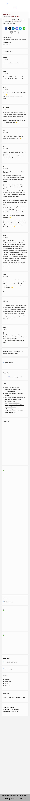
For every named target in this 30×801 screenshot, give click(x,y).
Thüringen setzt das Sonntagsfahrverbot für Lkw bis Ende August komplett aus (14, 405)
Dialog (7, 798)
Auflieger (4, 795)
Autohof (16, 795)
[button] (6, 28)
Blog (26, 795)
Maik (4, 166)
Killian (6, 393)
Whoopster (6, 107)
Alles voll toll (6, 44)
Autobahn (10, 795)
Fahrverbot (23, 798)
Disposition (7, 685)
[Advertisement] (15, 443)
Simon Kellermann (9, 397)
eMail (12, 799)
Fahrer (6, 683)
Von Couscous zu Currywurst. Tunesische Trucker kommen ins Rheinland (13, 389)
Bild (20, 795)
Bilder (23, 795)
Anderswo (7, 679)
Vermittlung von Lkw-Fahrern (10, 697)
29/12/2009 (12, 16)
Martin (4, 87)
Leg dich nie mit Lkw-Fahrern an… (11, 709)
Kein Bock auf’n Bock (8, 707)
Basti (4, 71)
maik (18, 16)
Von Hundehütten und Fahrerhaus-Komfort (14, 39)
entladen (17, 798)
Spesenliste (8, 681)
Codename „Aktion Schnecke (10, 711)
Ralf (4, 130)
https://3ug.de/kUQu (9, 23)
